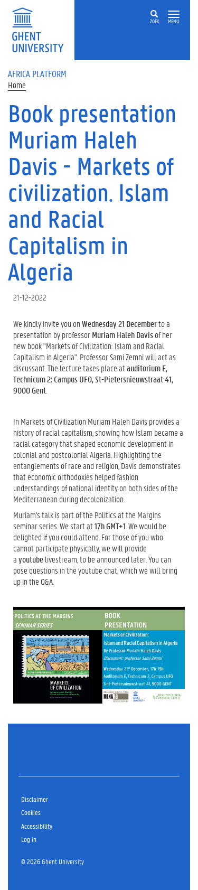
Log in (28, 839)
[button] (174, 14)
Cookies (31, 812)
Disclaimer (34, 798)
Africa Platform (37, 73)
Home (17, 84)
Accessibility (36, 825)
